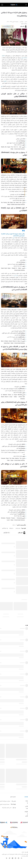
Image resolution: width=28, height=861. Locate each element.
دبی (14, 238)
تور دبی (16, 275)
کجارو (5, 81)
